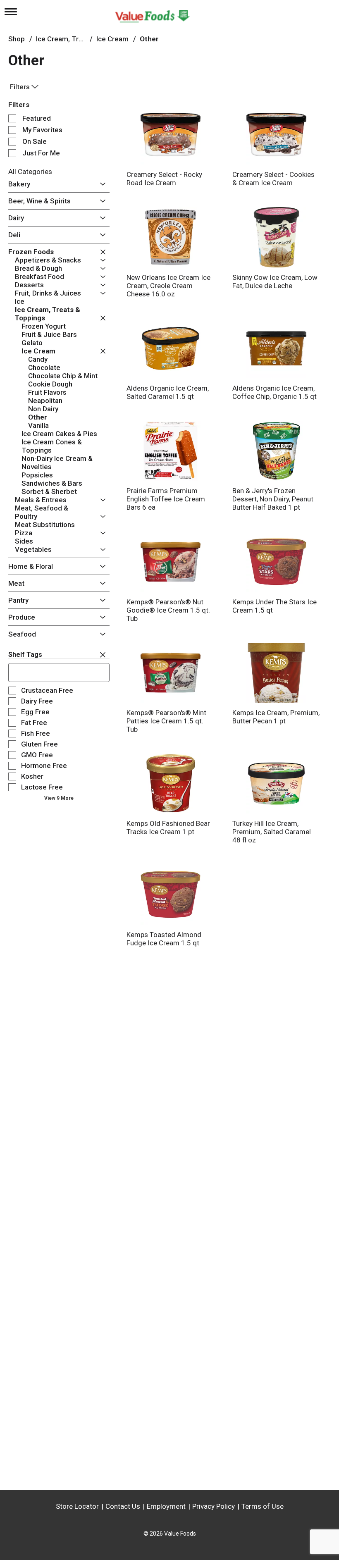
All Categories (30, 171)
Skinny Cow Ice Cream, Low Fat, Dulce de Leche (275, 281)
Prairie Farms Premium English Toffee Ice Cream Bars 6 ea (166, 499)
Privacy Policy (213, 1506)
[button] (101, 184)
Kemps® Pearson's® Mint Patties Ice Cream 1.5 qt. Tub (166, 720)
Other (149, 39)
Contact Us (122, 1506)
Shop (16, 39)
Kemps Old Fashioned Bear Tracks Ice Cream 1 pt (168, 827)
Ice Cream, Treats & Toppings (83, 39)
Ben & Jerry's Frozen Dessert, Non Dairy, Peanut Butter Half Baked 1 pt (272, 499)
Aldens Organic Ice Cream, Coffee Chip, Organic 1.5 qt (274, 392)
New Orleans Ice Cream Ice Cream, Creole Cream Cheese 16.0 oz (168, 285)
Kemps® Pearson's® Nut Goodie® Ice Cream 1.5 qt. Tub (168, 610)
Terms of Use (262, 1506)
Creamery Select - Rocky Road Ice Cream (164, 178)
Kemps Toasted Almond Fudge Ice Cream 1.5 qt (164, 938)
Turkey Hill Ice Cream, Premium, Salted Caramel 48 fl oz (271, 831)
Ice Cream (112, 39)
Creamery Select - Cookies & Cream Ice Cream (273, 178)
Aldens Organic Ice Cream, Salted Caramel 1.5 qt (168, 392)
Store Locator (77, 1506)
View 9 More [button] (59, 798)
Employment (166, 1506)
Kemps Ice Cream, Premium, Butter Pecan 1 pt (276, 716)
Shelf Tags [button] (25, 654)
